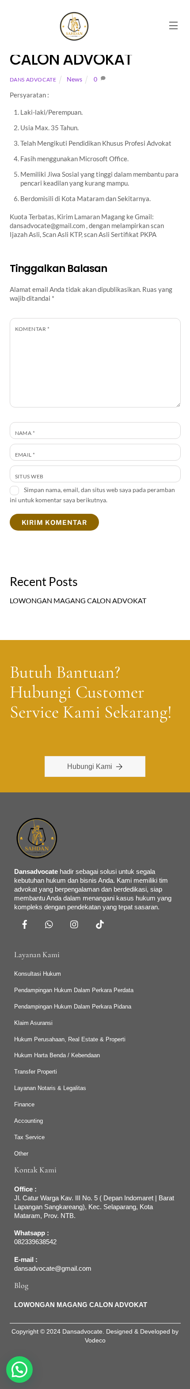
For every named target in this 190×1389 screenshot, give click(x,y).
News (74, 79)
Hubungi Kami (89, 766)
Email (25, 454)
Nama (25, 433)
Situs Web (29, 476)
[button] (19, 1369)
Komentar (32, 329)
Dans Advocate (33, 79)
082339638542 (35, 1241)
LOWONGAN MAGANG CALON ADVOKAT (78, 601)
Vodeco (95, 1340)
